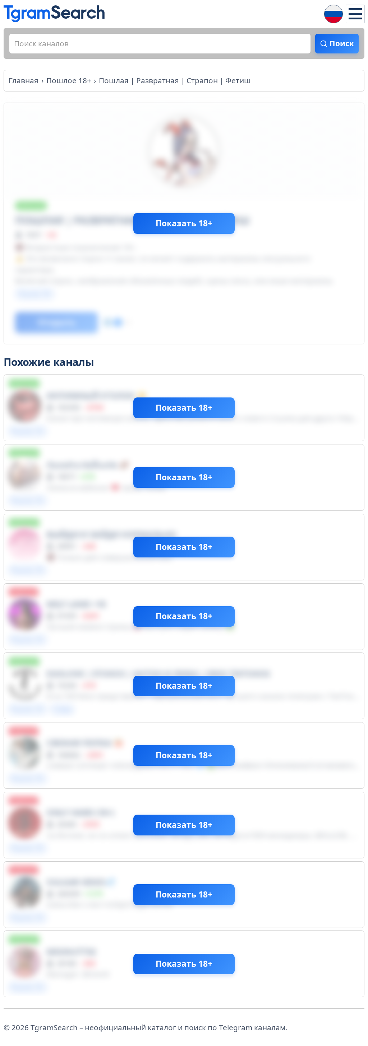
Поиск (342, 43)
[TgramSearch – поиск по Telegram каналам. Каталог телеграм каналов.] (54, 13)
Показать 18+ (184, 223)
